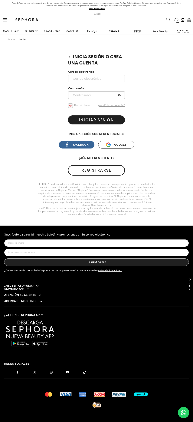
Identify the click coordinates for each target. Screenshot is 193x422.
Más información (97, 9)
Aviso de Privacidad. (110, 270)
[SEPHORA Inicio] (27, 20)
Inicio (11, 39)
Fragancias (52, 31)
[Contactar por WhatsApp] (183, 412)
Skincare (31, 31)
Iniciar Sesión (96, 120)
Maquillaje (11, 31)
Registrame (97, 262)
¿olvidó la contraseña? (111, 105)
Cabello (72, 31)
